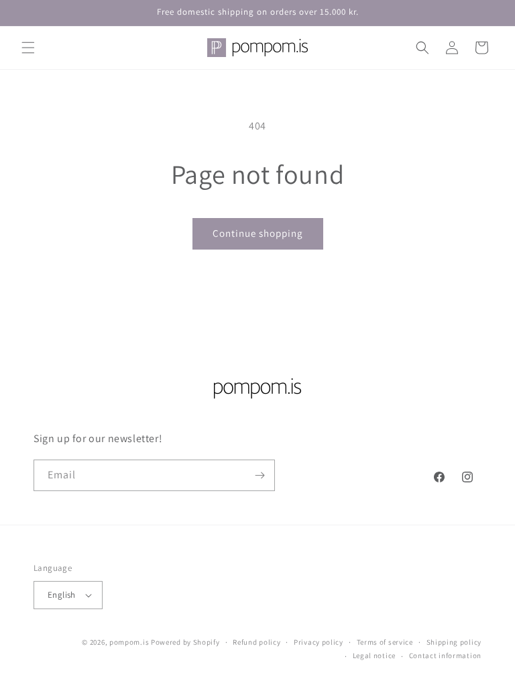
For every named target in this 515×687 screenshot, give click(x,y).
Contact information (445, 655)
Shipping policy (454, 642)
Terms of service (385, 642)
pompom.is (129, 642)
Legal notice (374, 655)
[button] (28, 47)
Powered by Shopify (185, 642)
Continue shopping (258, 233)
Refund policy (256, 642)
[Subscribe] (259, 475)
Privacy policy (318, 642)
